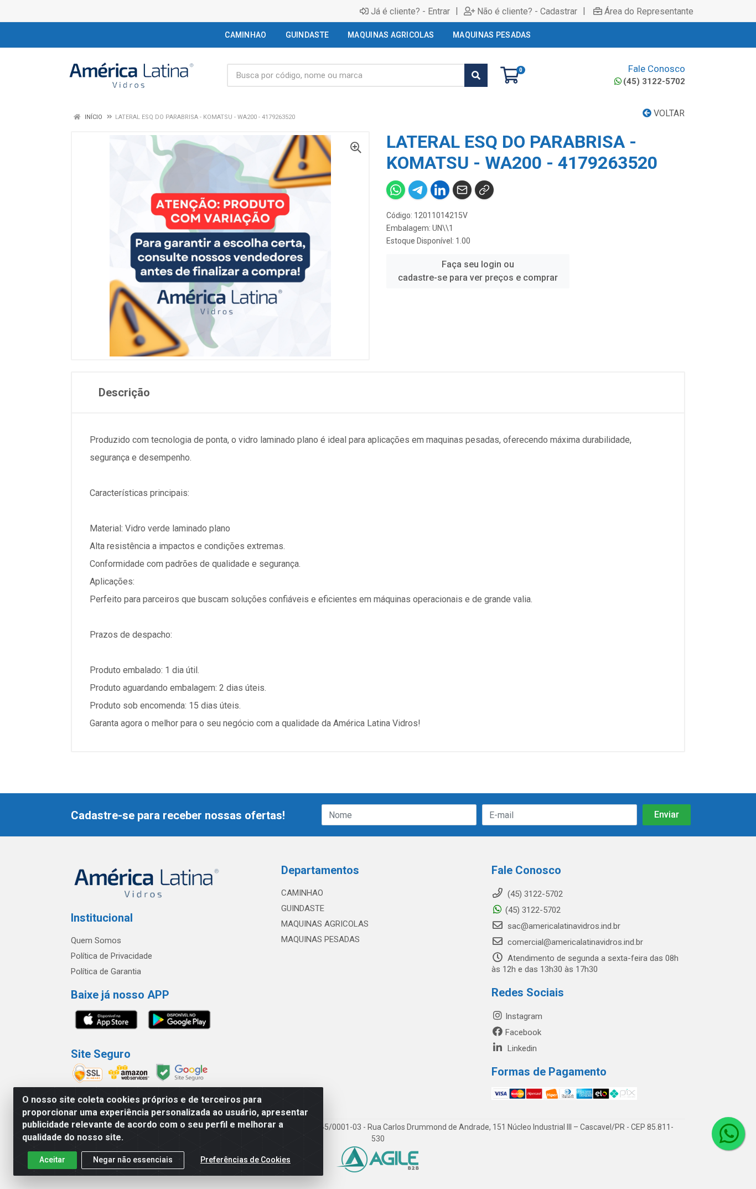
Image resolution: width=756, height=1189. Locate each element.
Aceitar (52, 1159)
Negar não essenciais (133, 1159)
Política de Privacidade (111, 956)
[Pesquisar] (476, 75)
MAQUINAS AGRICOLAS (325, 924)
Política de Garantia (106, 971)
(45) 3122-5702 (654, 81)
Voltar (668, 113)
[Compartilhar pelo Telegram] (417, 189)
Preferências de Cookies (245, 1159)
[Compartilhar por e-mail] (462, 189)
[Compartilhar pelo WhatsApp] (395, 189)
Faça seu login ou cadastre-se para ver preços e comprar (478, 271)
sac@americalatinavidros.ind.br (562, 926)
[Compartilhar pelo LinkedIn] (440, 189)
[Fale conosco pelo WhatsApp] (728, 1133)
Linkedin (521, 1048)
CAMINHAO (302, 893)
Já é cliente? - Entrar (410, 11)
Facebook (523, 1032)
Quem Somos (96, 940)
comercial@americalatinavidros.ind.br (574, 942)
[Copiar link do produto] (484, 189)
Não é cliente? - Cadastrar (527, 11)
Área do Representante (648, 11)
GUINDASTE (302, 908)
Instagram (523, 1016)
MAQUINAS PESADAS (320, 939)
